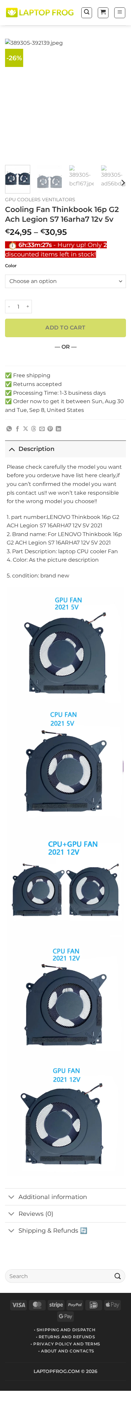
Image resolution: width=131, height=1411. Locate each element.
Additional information (52, 1196)
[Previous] (16, 99)
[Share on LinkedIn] (58, 429)
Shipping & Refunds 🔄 (52, 1230)
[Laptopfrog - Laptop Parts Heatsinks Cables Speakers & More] (40, 13)
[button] (86, 12)
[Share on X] (25, 429)
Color (10, 265)
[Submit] (118, 1275)
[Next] (115, 99)
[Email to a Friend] (42, 429)
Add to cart (65, 327)
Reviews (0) (35, 1213)
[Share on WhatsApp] (9, 429)
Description (36, 448)
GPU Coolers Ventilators (40, 199)
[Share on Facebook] (17, 429)
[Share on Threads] (33, 429)
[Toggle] (11, 449)
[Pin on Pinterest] (50, 429)
